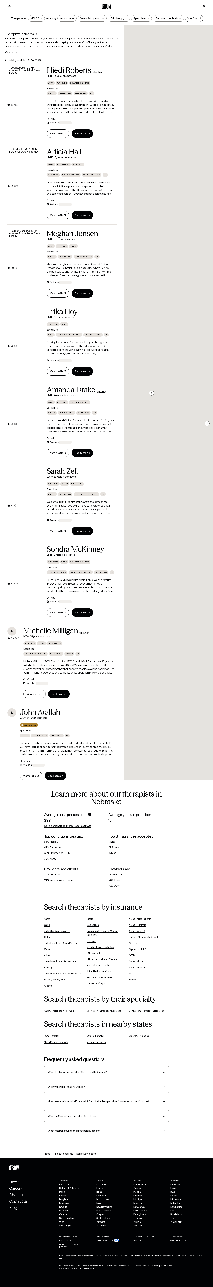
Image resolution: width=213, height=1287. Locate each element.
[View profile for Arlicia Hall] (25, 165)
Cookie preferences (178, 1240)
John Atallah (40, 712)
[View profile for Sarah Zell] (25, 485)
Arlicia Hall (64, 152)
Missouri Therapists (96, 1042)
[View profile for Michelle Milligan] (11, 631)
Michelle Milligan (50, 631)
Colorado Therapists (139, 1036)
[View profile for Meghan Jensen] (25, 247)
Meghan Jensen (72, 233)
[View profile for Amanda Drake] (25, 403)
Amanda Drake (71, 390)
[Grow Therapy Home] (106, 6)
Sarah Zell (62, 471)
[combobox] (35, 18)
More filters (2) (194, 18)
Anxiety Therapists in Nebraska (59, 1010)
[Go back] (10, 6)
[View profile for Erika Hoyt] (25, 325)
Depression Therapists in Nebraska (104, 1010)
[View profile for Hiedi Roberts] (25, 84)
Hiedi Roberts (69, 70)
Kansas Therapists (95, 1036)
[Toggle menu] (40, 18)
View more (11, 52)
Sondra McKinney (75, 549)
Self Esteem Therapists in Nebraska (146, 1010)
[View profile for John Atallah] (11, 712)
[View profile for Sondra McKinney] (25, 563)
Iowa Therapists (52, 1036)
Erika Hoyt (63, 311)
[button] (207, 423)
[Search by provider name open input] (204, 6)
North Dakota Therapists (56, 1042)
